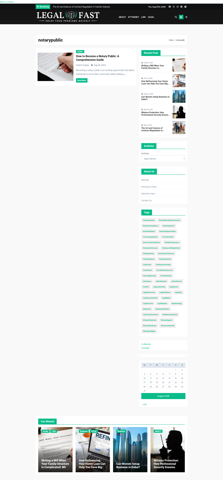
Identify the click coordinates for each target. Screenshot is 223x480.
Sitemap (145, 180)
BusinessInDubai (149, 231)
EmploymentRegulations (171, 248)
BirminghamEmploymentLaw (169, 220)
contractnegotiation (150, 237)
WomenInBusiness (149, 326)
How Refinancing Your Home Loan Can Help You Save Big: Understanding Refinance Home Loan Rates (154, 85)
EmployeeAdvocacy (150, 248)
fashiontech (147, 270)
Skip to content (7, 2)
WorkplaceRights (149, 331)
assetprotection (149, 220)
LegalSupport (162, 303)
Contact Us (146, 200)
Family (45, 431)
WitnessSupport (166, 320)
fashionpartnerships (163, 265)
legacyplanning (159, 287)
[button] (186, 17)
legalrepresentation (150, 298)
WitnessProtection (149, 320)
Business (83, 431)
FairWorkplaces (148, 259)
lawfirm (146, 287)
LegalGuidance (165, 292)
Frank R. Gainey (83, 65)
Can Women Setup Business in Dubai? (128, 465)
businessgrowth (168, 226)
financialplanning (149, 276)
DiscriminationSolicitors (151, 242)
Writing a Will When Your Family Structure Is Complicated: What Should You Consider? (155, 69)
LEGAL (151, 17)
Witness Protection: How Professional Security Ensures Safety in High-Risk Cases (155, 115)
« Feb (144, 404)
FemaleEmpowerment (164, 270)
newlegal (145, 348)
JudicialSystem (161, 281)
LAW (143, 17)
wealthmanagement (170, 314)
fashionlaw (147, 265)
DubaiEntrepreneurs (172, 242)
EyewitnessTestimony (166, 253)
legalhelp (178, 292)
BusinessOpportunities (167, 231)
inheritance (147, 281)
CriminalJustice (167, 237)
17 (144, 382)
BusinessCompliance (150, 226)
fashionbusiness (165, 259)
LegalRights (166, 298)
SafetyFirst (147, 309)
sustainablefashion (162, 309)
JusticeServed (176, 281)
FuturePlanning (165, 276)
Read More (81, 80)
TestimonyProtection (150, 314)
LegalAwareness (149, 292)
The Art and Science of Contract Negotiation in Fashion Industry (152, 130)
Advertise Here (148, 193)
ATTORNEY (133, 17)
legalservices (148, 303)
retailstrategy (177, 303)
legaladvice (173, 287)
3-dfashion (146, 344)
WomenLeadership (167, 326)
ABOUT (122, 17)
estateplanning (148, 253)
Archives (145, 153)
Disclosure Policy (149, 186)
